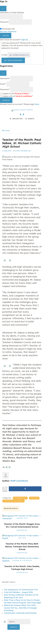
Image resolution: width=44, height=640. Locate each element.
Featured (34, 498)
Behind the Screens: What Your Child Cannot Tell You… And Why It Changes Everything (20, 608)
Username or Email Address (12, 12)
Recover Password (8, 31)
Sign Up (24, 39)
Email (3, 84)
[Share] (25, 488)
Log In (6, 35)
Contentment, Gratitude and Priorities (20, 613)
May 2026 (22, 538)
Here (37, 104)
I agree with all (17, 96)
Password (4, 22)
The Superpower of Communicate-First (21, 589)
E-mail (4, 55)
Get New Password (13, 60)
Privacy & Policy (22, 93)
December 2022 (20, 498)
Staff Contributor (23, 151)
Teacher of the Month (13, 501)
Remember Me (8, 29)
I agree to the (16, 93)
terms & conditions (24, 96)
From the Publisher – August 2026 (18, 592)
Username (5, 78)
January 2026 (22, 518)
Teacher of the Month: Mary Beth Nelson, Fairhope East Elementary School (22, 546)
